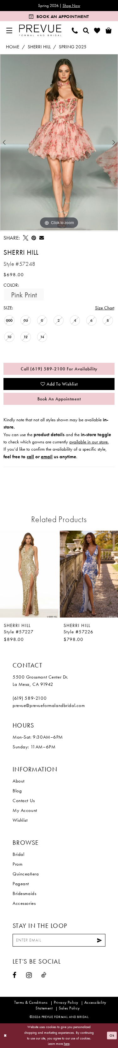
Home (12, 47)
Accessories (24, 903)
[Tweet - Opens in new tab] (25, 238)
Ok (112, 1035)
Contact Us (24, 800)
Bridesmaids (24, 893)
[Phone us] (75, 30)
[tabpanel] (59, 142)
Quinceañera (26, 874)
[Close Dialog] (5, 1036)
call (30, 457)
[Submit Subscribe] (99, 940)
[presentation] (29, 574)
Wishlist (20, 820)
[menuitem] (9, 30)
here (67, 1043)
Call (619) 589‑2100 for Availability (59, 369)
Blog (17, 791)
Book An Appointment (59, 399)
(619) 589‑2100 (30, 698)
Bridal (18, 854)
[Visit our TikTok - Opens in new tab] (44, 975)
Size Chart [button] (104, 308)
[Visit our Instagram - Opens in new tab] (29, 975)
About (19, 781)
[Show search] (86, 30)
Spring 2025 (73, 47)
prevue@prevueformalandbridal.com (49, 705)
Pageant (21, 883)
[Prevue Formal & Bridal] (40, 30)
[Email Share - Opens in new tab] (41, 237)
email (47, 457)
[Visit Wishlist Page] (97, 30)
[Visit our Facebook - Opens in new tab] (15, 975)
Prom (17, 864)
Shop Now (71, 5)
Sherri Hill (39, 47)
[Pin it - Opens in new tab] (33, 238)
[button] (9, 30)
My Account (25, 810)
